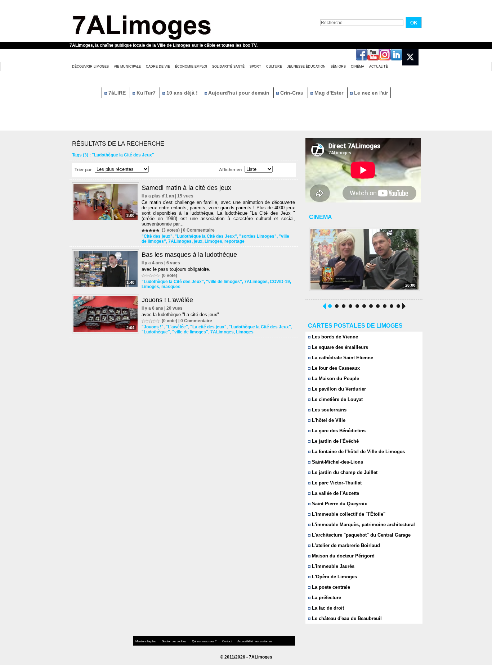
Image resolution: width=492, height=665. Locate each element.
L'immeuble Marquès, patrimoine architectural (362, 524)
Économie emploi (191, 66)
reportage (234, 241)
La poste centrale (330, 587)
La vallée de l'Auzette (334, 493)
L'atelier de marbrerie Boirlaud (345, 545)
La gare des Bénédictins (338, 430)
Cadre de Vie (158, 66)
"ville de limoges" (224, 281)
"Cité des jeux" (157, 236)
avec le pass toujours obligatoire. (176, 269)
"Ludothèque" (156, 331)
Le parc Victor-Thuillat (336, 483)
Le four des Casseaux (335, 368)
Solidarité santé (228, 66)
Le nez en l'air (370, 93)
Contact (227, 641)
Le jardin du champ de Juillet (343, 472)
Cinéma (357, 66)
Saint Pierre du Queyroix (338, 503)
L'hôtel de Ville (327, 420)
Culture (274, 66)
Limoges (213, 241)
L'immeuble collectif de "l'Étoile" (347, 514)
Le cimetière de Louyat (336, 399)
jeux (198, 241)
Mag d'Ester (329, 93)
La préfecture (325, 597)
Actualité (378, 66)
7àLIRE (117, 93)
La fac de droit (327, 608)
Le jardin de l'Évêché (334, 441)
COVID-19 (280, 281)
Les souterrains (328, 410)
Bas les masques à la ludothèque (189, 254)
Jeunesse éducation (306, 66)
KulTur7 (146, 93)
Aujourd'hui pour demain (239, 93)
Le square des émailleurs (339, 347)
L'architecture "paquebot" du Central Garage (360, 535)
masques (170, 286)
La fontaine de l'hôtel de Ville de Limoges (357, 451)
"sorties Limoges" (258, 236)
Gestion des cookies (174, 641)
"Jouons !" (153, 326)
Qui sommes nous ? (204, 641)
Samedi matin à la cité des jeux (186, 187)
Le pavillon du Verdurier (338, 389)
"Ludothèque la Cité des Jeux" (206, 236)
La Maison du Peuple (334, 378)
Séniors (338, 66)
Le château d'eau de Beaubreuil (346, 618)
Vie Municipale (127, 66)
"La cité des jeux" (208, 326)
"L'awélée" (177, 326)
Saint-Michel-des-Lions (336, 462)
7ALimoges (180, 241)
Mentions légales (146, 641)
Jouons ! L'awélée (167, 300)
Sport (255, 66)
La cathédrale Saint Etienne (341, 357)
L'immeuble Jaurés (332, 566)
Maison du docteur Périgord (342, 556)
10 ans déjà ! (182, 93)
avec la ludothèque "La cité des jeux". (181, 314)
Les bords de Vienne (334, 337)
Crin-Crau (292, 93)
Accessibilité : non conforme (254, 641)
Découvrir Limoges (90, 66)
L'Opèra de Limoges (333, 576)
